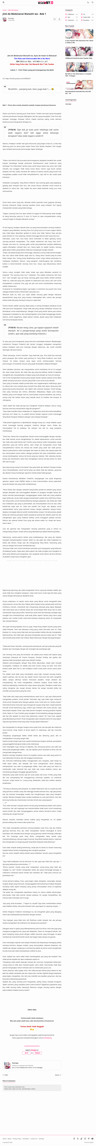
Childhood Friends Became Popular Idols (71, 14)
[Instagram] (85, 1139)
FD (84, 14)
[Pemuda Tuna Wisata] (45, 2)
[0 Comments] (55, 19)
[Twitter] (78, 1139)
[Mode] (88, 2)
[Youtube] (92, 1139)
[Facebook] (74, 1139)
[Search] (92, 2)
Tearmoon (71, 20)
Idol (69, 17)
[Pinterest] (89, 1139)
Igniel (91, 1142)
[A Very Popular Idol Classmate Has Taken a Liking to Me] (79, 38)
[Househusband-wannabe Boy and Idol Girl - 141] (79, 89)
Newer (57, 1075)
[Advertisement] (32, 39)
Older (6, 1075)
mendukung (47, 1038)
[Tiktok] (81, 1139)
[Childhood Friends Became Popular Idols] (79, 55)
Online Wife (86, 17)
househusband (86, 20)
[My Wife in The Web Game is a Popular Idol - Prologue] (79, 71)
